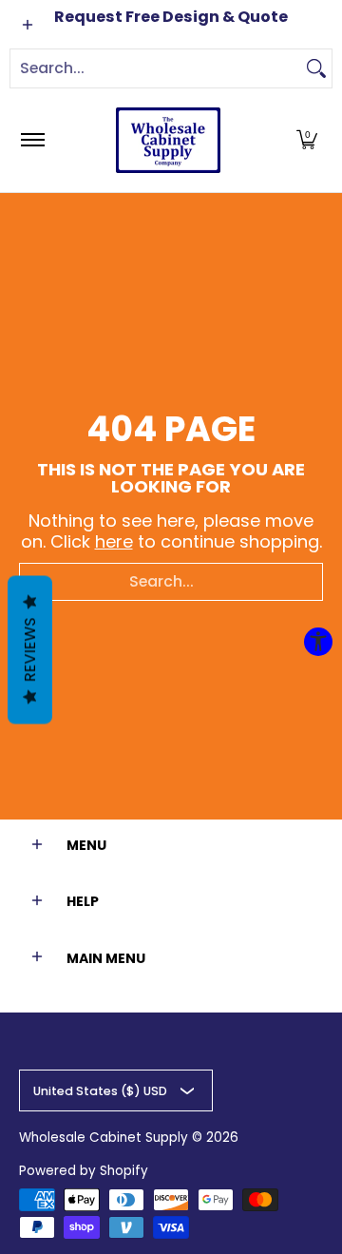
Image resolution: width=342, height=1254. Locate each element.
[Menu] (32, 140)
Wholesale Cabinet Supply (103, 1138)
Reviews (30, 649)
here (114, 541)
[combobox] (155, 68)
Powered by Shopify (83, 1171)
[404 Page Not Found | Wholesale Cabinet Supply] (168, 140)
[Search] (316, 68)
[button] (307, 140)
